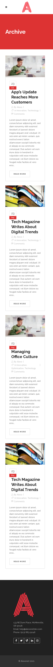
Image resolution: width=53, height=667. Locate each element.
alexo (19, 107)
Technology (33, 110)
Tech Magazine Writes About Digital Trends (25, 226)
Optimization (17, 368)
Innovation (22, 110)
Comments (19, 114)
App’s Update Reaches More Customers (24, 97)
